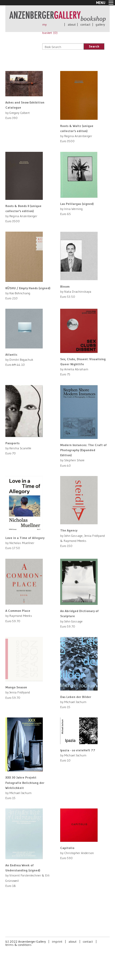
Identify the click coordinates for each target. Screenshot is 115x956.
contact (85, 24)
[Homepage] (57, 19)
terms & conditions (18, 945)
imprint (57, 941)
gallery (100, 24)
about (72, 24)
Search (94, 46)
